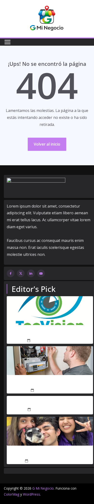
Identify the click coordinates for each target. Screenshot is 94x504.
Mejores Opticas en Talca (50, 333)
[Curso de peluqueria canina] (50, 431)
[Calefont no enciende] (50, 360)
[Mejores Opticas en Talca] (50, 310)
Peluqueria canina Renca (49, 402)
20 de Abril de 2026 (46, 340)
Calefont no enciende (50, 383)
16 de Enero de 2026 (48, 409)
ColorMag (11, 494)
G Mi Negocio (43, 488)
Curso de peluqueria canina (50, 454)
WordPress (31, 494)
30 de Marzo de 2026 (51, 390)
